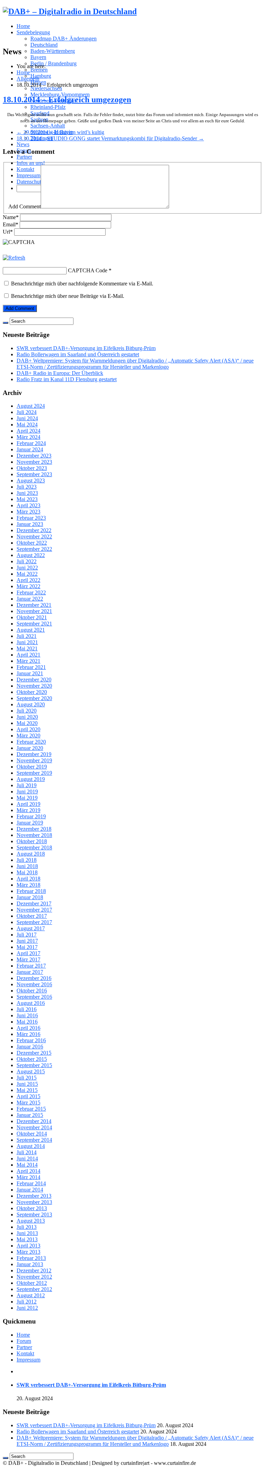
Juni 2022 (27, 568)
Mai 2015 (27, 1090)
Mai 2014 (27, 1165)
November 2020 (34, 686)
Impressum (28, 1360)
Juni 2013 (27, 1233)
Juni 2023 (27, 493)
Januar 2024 (30, 449)
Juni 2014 (27, 1158)
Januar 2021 (30, 673)
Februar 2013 (31, 1258)
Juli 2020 (27, 711)
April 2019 (28, 804)
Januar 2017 (30, 972)
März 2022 (28, 586)
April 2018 (28, 879)
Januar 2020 (30, 748)
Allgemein (28, 79)
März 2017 (28, 959)
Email (10, 224)
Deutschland (44, 45)
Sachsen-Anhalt (47, 126)
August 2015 (31, 1071)
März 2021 (28, 661)
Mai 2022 (27, 574)
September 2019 (34, 773)
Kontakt (25, 1353)
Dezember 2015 (34, 1053)
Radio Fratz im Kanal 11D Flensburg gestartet (67, 379)
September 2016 (34, 997)
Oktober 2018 (32, 841)
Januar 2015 (30, 1115)
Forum (24, 1341)
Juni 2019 (27, 791)
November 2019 (34, 760)
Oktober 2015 (32, 1059)
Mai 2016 (27, 1022)
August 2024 (31, 406)
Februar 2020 (31, 742)
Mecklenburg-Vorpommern (60, 94)
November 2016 (34, 984)
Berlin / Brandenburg (53, 63)
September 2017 (34, 922)
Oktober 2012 (32, 1283)
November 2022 (34, 536)
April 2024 (28, 431)
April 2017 (28, 953)
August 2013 (31, 1221)
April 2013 (28, 1246)
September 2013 (34, 1214)
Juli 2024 (27, 412)
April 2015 (28, 1096)
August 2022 (31, 555)
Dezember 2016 (34, 978)
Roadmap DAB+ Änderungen (63, 38)
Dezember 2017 (34, 903)
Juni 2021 (27, 642)
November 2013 (34, 1202)
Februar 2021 (31, 667)
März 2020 (28, 735)
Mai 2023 (27, 499)
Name (11, 217)
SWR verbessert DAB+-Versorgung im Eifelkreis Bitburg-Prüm (86, 348)
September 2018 (34, 847)
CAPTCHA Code (87, 270)
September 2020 (34, 698)
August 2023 (31, 480)
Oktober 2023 (32, 468)
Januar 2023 (30, 524)
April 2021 (28, 655)
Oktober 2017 (32, 916)
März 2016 (28, 1034)
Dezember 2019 (34, 754)
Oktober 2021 (32, 617)
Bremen (39, 70)
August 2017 (31, 928)
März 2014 (28, 1177)
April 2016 (28, 1028)
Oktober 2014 (32, 1134)
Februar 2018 (31, 891)
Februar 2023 (31, 518)
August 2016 (31, 1003)
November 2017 (34, 910)
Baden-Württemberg (52, 51)
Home (23, 26)
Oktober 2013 (32, 1208)
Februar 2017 (31, 966)
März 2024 (28, 437)
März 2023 (28, 512)
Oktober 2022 (32, 543)
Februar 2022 (31, 592)
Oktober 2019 (32, 767)
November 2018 (34, 835)
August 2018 (31, 854)
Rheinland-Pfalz (48, 107)
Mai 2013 (27, 1239)
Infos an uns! (31, 163)
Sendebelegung (33, 32)
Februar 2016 (31, 1040)
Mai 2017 (27, 947)
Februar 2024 (31, 443)
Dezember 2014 (34, 1121)
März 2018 (28, 885)
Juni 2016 (27, 1015)
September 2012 (34, 1289)
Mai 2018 (27, 872)
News (23, 144)
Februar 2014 (31, 1183)
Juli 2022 (27, 561)
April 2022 (28, 580)
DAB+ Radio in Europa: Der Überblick (60, 373)
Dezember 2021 (34, 605)
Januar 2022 (30, 599)
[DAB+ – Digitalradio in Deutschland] (70, 11)
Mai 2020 (27, 723)
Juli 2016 (27, 1009)
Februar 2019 (31, 816)
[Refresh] (14, 258)
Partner (24, 157)
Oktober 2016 (32, 991)
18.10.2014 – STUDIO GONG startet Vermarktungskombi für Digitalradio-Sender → (110, 138)
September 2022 (34, 549)
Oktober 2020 (32, 692)
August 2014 (31, 1146)
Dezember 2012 (34, 1270)
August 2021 (31, 630)
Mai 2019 (27, 798)
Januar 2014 (30, 1190)
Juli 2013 (27, 1227)
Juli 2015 (27, 1078)
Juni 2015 (27, 1084)
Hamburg (40, 76)
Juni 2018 (27, 866)
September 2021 (34, 624)
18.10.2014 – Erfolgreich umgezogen (67, 99)
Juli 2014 (27, 1152)
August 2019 (31, 779)
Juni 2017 (27, 941)
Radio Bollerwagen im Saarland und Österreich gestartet (78, 354)
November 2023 (34, 462)
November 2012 (34, 1277)
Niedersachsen (46, 88)
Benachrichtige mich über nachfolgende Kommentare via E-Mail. (82, 283)
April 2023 (28, 505)
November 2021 (34, 611)
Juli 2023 (27, 487)
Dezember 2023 (34, 456)
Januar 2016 (30, 1046)
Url (8, 232)
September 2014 (34, 1140)
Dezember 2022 (34, 530)
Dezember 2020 (34, 679)
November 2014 (34, 1127)
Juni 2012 (27, 1308)
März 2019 (28, 810)
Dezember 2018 (34, 829)
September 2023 (34, 474)
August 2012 (31, 1295)
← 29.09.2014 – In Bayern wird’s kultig (60, 132)
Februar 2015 (31, 1109)
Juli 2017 (27, 935)
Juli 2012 (27, 1302)
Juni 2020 (27, 717)
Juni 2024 (27, 418)
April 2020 (28, 729)
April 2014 (28, 1171)
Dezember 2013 (34, 1196)
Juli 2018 (27, 860)
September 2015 (34, 1065)
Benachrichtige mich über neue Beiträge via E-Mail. (67, 296)
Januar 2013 (30, 1264)
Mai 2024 (27, 424)
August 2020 (31, 704)
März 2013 (28, 1252)
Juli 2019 (27, 785)
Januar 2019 (30, 823)
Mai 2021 (27, 648)
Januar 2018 (30, 897)
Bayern (38, 57)
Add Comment (24, 206)
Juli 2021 (27, 636)
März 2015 (28, 1102)
